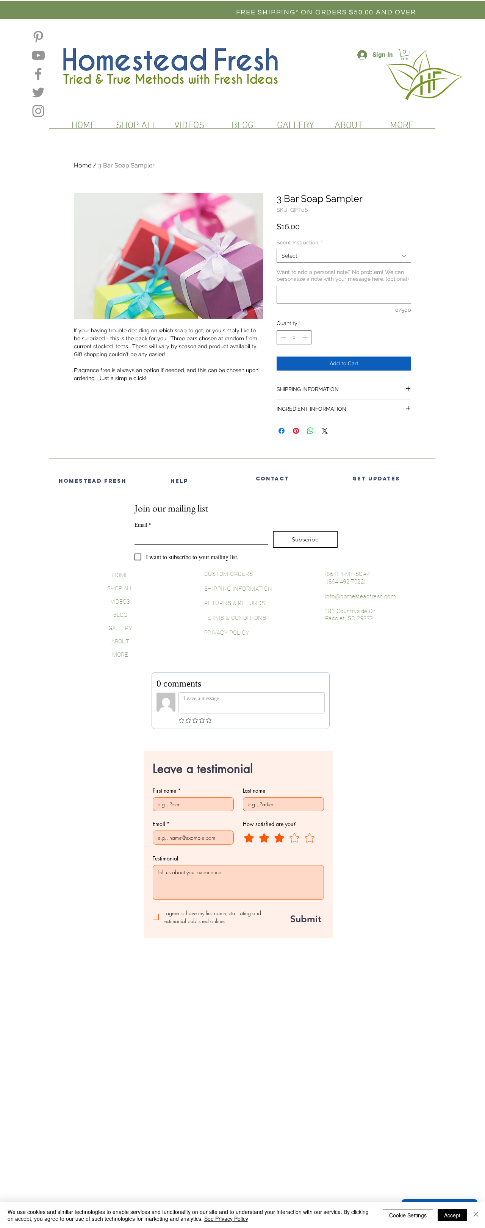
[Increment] (305, 337)
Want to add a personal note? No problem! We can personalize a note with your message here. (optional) (343, 275)
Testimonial (165, 858)
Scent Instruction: (300, 242)
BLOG (120, 615)
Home (82, 165)
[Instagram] (38, 111)
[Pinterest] (38, 37)
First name (167, 790)
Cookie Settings (408, 1215)
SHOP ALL (120, 588)
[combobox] (344, 256)
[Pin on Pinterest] (295, 430)
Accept (452, 1215)
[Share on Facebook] (281, 430)
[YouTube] (38, 55)
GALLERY (120, 628)
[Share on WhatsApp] (310, 430)
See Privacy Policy (226, 1218)
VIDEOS (120, 601)
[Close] (475, 1215)
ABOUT (120, 641)
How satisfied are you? (269, 824)
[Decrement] (282, 337)
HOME (120, 575)
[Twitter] (38, 92)
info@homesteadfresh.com (360, 596)
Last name (254, 790)
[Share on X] (324, 430)
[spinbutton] (294, 337)
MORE (120, 654)
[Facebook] (38, 74)
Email (143, 524)
